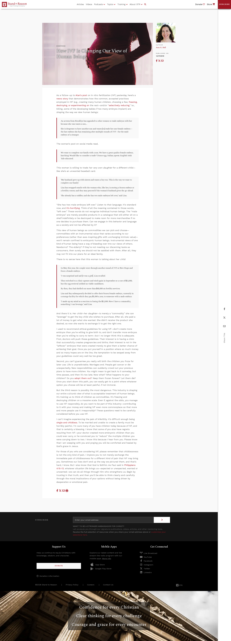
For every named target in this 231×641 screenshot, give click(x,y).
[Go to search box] (145, 4)
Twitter (147, 568)
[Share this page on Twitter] (159, 61)
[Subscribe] (162, 520)
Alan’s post (81, 95)
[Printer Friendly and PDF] (67, 490)
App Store (100, 565)
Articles (80, 4)
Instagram (148, 565)
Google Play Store (103, 568)
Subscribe (224, 4)
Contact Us (108, 585)
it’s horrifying (73, 208)
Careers (90, 585)
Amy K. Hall (161, 47)
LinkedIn (148, 572)
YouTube (148, 557)
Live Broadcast (150, 553)
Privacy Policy (72, 585)
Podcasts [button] (98, 4)
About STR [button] (135, 4)
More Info (106, 558)
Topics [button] (110, 4)
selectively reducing (119, 105)
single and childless (66, 422)
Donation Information (49, 576)
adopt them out (82, 378)
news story (62, 98)
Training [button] (121, 4)
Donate (59, 566)
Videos (89, 4)
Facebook (148, 561)
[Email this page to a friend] (162, 61)
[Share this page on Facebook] (157, 61)
